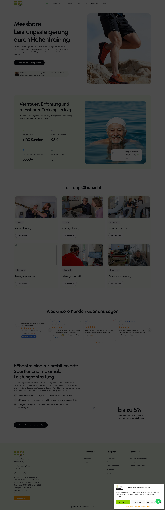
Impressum (149, 506)
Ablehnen (138, 502)
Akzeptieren (123, 502)
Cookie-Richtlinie (130, 506)
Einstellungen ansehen (154, 502)
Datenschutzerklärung (140, 506)
